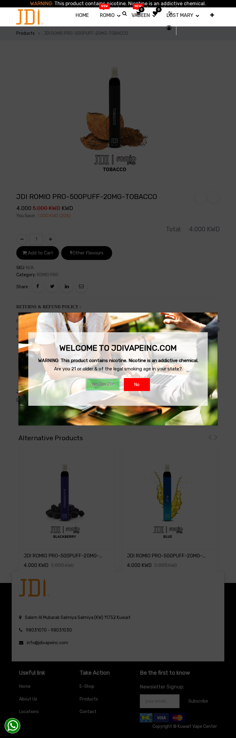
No (137, 384)
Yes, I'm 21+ (102, 384)
